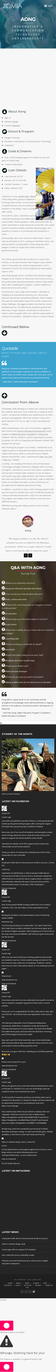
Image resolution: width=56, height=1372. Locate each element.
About (18, 1283)
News (27, 1283)
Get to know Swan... (11, 794)
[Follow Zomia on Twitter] (33, 1291)
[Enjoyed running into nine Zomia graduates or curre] (28, 1201)
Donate (36, 1283)
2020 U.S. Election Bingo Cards (13, 1244)
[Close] (6, 1325)
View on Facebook (9, 888)
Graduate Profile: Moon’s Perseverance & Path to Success (25, 1238)
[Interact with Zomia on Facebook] (26, 1291)
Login (17, 1285)
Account (28, 1285)
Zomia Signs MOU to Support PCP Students (19, 1249)
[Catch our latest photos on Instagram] (30, 1291)
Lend (45, 1283)
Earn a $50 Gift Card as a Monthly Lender (18, 1255)
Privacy (38, 1285)
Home (10, 1283)
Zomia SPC (6, 813)
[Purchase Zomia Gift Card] (22, 1291)
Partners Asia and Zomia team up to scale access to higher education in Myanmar (25, 1262)
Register (8, 1285)
